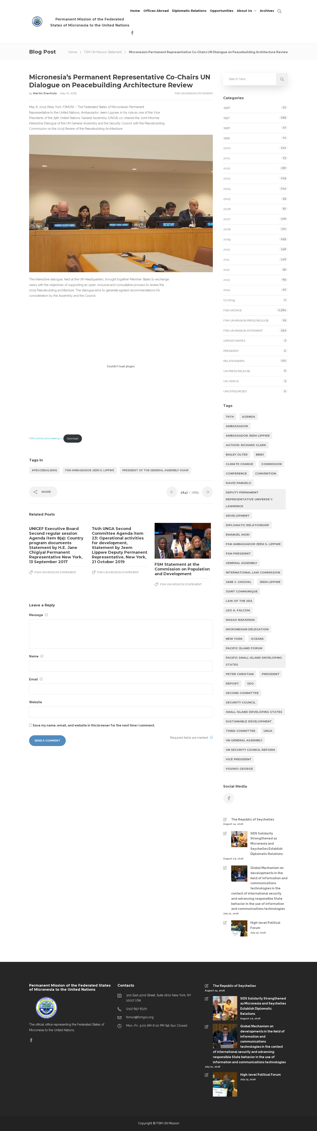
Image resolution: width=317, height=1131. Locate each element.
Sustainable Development (249, 721)
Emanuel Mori (238, 534)
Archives (267, 11)
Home (135, 11)
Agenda (248, 416)
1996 (226, 107)
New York (234, 638)
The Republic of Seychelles (252, 819)
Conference (236, 473)
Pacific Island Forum (244, 648)
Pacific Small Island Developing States (254, 661)
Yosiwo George (239, 768)
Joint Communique (242, 591)
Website (35, 702)
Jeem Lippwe (270, 582)
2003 (226, 178)
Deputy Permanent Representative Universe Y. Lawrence (249, 499)
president (270, 674)
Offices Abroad (156, 11)
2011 (226, 259)
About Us (244, 11)
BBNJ (260, 454)
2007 (226, 219)
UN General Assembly (244, 740)
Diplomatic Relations (189, 11)
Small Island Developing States (254, 712)
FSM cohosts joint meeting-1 (45, 438)
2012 (226, 269)
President (231, 350)
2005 (226, 199)
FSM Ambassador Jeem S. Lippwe (89, 470)
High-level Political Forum (265, 925)
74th (230, 416)
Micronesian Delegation (247, 629)
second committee (242, 693)
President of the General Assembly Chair (155, 470)
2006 (227, 209)
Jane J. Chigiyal (238, 582)
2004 (227, 188)
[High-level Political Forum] (235, 930)
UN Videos (231, 381)
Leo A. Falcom (238, 610)
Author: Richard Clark (246, 445)
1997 (226, 117)
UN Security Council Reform (250, 749)
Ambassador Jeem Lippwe (248, 435)
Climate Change (239, 464)
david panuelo (238, 483)
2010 (226, 249)
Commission (271, 464)
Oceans (257, 638)
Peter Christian (240, 674)
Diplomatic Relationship (247, 525)
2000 (227, 148)
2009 (227, 239)
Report (232, 683)
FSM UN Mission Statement (103, 52)
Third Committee (240, 730)
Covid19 (229, 300)
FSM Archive (232, 310)
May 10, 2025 (68, 93)
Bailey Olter (237, 454)
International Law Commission (253, 572)
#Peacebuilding (44, 470)
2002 (226, 168)
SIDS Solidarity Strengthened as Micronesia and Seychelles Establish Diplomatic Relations (266, 844)
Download (72, 438)
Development (238, 515)
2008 (227, 229)
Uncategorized (235, 391)
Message (36, 615)
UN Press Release (236, 371)
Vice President (238, 759)
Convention (265, 473)
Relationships (234, 361)
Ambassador (237, 426)
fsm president (238, 553)
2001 (226, 158)
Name (34, 656)
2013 (226, 279)
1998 (226, 128)
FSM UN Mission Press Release (246, 320)
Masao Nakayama (240, 619)
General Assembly (241, 563)
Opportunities (221, 11)
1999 (226, 138)
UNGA (268, 730)
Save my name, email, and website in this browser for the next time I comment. (94, 725)
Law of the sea (239, 601)
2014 (226, 290)
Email (34, 679)
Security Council (241, 702)
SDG (250, 683)
